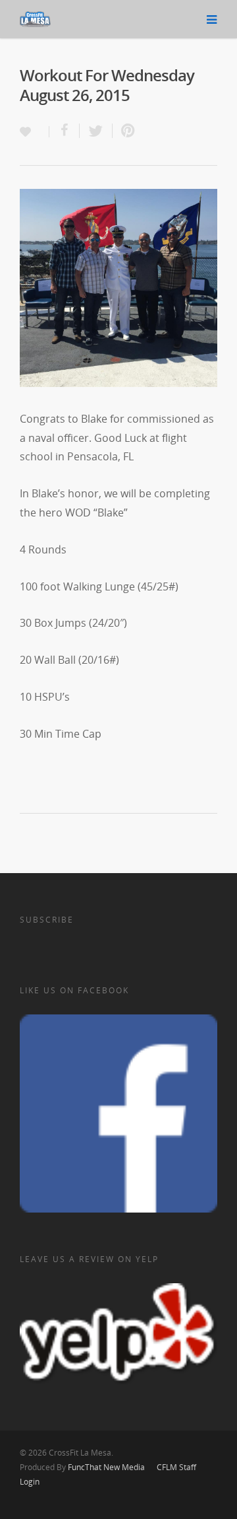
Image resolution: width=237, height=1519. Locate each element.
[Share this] (64, 131)
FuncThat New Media (106, 1467)
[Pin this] (125, 131)
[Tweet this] (96, 131)
